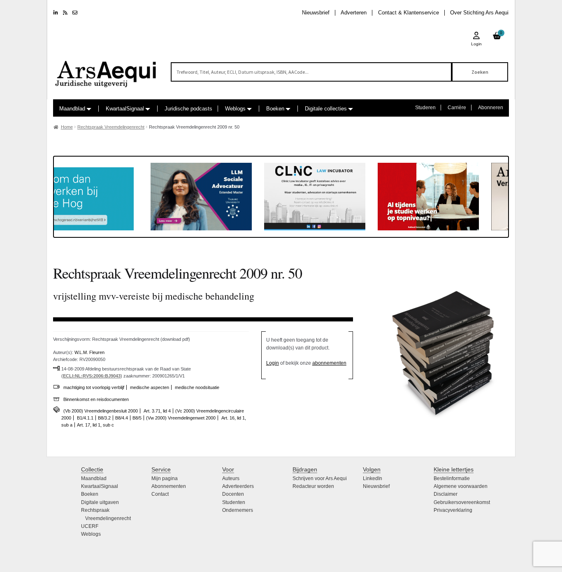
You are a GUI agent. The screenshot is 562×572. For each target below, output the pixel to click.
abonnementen (329, 363)
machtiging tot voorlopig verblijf (93, 387)
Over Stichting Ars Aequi (479, 12)
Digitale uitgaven (100, 502)
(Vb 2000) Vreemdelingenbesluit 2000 (100, 410)
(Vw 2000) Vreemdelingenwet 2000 (181, 417)
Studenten (233, 502)
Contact (160, 494)
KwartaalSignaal (125, 108)
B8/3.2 (104, 417)
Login (272, 363)
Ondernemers (237, 510)
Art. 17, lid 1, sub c (95, 424)
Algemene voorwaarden (461, 486)
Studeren (425, 107)
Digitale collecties (326, 108)
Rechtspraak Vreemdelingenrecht (110, 126)
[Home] (106, 70)
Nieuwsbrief (316, 12)
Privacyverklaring (453, 510)
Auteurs (230, 478)
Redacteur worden (313, 486)
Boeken (275, 108)
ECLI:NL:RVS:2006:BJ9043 (92, 375)
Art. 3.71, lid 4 (157, 410)
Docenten (233, 494)
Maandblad (72, 108)
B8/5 (137, 417)
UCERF (89, 526)
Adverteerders (238, 486)
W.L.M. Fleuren (89, 352)
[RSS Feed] (65, 13)
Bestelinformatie (452, 478)
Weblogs (235, 108)
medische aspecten (149, 387)
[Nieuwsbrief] (74, 13)
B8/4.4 (121, 417)
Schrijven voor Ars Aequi (320, 478)
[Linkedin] (55, 13)
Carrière (457, 107)
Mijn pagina (164, 478)
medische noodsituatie (197, 387)
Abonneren (490, 107)
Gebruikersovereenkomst (462, 502)
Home (67, 126)
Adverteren (354, 12)
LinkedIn (372, 478)
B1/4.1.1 (85, 417)
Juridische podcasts (188, 108)
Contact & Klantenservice (408, 12)
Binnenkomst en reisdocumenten (96, 399)
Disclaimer (445, 494)
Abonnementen (168, 486)
